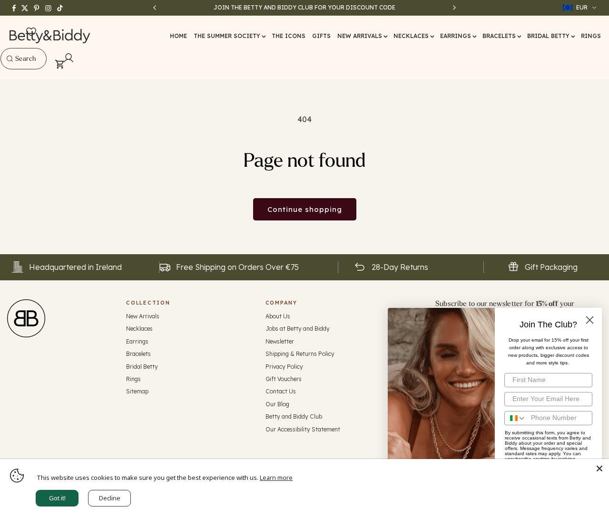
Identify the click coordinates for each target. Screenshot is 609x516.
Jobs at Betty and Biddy (297, 328)
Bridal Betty (142, 366)
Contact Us (280, 391)
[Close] (599, 468)
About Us (277, 316)
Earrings (137, 341)
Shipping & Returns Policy (299, 353)
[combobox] (23, 58)
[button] (229, 36)
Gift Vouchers (283, 378)
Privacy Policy (284, 366)
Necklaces (139, 328)
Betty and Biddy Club (293, 416)
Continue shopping (304, 209)
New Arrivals (142, 316)
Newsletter (279, 341)
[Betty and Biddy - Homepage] (50, 36)
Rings (133, 378)
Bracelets (138, 353)
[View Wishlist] (31, 32)
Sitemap (137, 391)
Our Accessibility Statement (302, 429)
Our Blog (277, 404)
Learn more (276, 477)
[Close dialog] (589, 320)
